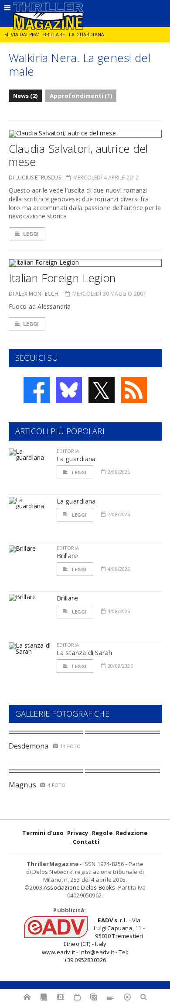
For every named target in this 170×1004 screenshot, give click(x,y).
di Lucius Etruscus (35, 177)
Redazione (132, 833)
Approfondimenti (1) (81, 96)
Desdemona (29, 746)
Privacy (77, 833)
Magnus (22, 785)
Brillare (54, 34)
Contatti (86, 841)
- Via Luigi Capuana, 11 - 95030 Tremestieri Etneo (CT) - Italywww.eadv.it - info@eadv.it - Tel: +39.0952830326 (93, 940)
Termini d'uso (43, 833)
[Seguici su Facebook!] (36, 390)
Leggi (31, 234)
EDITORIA (68, 451)
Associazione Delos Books (80, 887)
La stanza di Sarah (84, 652)
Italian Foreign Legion (62, 277)
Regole (102, 833)
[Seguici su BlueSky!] (69, 390)
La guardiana (86, 34)
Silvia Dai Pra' (21, 34)
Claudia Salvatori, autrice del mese (78, 155)
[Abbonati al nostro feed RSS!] (134, 390)
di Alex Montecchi (34, 293)
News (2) (25, 96)
